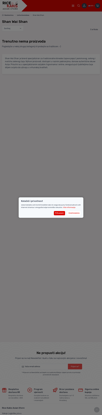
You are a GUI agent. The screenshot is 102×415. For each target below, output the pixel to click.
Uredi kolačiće (74, 213)
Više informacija (69, 207)
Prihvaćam (59, 213)
